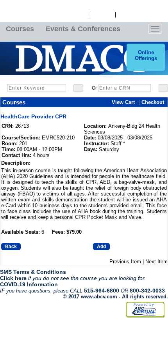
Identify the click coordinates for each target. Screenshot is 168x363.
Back (11, 246)
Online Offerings (146, 55)
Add (101, 246)
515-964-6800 (101, 290)
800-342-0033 (147, 290)
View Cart (101, 15)
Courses (20, 29)
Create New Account (142, 15)
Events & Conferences (83, 29)
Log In (78, 15)
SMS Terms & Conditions (33, 272)
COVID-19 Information (29, 284)
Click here (13, 278)
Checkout (152, 102)
